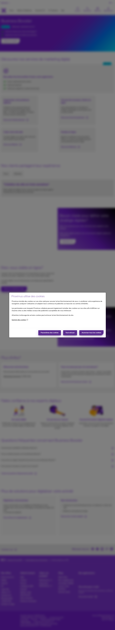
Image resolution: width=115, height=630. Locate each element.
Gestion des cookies (19, 320)
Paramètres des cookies (50, 332)
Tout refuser (70, 332)
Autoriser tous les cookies (91, 332)
